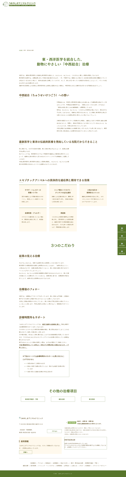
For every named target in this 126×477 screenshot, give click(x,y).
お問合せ (66, 465)
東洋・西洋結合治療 (77, 463)
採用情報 (59, 465)
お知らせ (74, 465)
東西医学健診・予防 (31, 399)
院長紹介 (48, 463)
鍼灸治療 (62, 399)
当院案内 (33, 463)
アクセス (40, 463)
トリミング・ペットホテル (46, 465)
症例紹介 (88, 465)
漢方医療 (92, 399)
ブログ (81, 465)
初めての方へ (65, 463)
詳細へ (25, 452)
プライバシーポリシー (99, 465)
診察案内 (55, 463)
